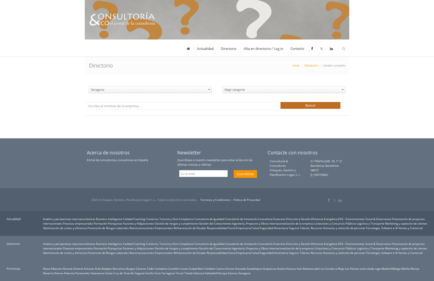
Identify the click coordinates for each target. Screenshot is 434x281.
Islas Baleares (305, 268)
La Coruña (327, 268)
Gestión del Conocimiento (215, 223)
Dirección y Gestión (298, 219)
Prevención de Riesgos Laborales (108, 228)
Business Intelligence (109, 219)
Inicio (296, 65)
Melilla (405, 268)
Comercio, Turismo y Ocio (162, 219)
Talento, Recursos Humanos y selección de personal (332, 228)
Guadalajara (254, 268)
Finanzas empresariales (78, 223)
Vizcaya (222, 273)
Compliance (186, 219)
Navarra (48, 273)
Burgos (130, 268)
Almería (78, 268)
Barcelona (119, 268)
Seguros (294, 228)
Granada (240, 268)
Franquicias (115, 223)
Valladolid (211, 273)
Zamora (233, 273)
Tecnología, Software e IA (382, 228)
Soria (157, 273)
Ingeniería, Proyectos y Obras (250, 223)
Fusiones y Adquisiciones (138, 223)
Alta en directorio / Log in (263, 48)
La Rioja (339, 268)
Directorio (228, 48)
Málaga (396, 268)
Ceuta (184, 268)
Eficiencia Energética (324, 219)
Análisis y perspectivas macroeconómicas (69, 219)
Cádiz (150, 268)
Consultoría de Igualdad (209, 219)
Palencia (69, 273)
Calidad (128, 219)
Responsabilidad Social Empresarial (229, 228)
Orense (58, 273)
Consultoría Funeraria (271, 219)
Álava (46, 268)
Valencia (198, 273)
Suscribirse (245, 174)
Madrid (386, 268)
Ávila (98, 268)
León (363, 268)
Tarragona (168, 273)
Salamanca (97, 273)
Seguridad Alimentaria (274, 228)
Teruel (179, 273)
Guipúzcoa (269, 268)
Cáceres (141, 268)
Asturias (89, 268)
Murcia (414, 268)
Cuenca (220, 268)
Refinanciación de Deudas (190, 228)
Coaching (139, 219)
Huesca (291, 268)
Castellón (173, 268)
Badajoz (107, 268)
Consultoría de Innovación (241, 219)
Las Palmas (352, 268)
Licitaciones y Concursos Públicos (335, 223)
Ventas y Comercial (411, 228)
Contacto (297, 48)
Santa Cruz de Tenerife (119, 273)
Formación (100, 223)
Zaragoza (244, 273)
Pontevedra (82, 273)
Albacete (56, 268)
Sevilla (149, 273)
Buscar (310, 105)
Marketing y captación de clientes (406, 223)
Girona (230, 268)
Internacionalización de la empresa (291, 223)
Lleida (370, 268)
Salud (255, 228)
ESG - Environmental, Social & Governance (365, 219)
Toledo (188, 273)
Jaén (317, 268)
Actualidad (205, 48)
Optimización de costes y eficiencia (65, 228)
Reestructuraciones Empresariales (151, 228)
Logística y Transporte (370, 223)
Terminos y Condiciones (215, 200)
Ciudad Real (195, 268)
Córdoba (209, 268)
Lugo (378, 268)
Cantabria (161, 268)
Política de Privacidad (246, 200)
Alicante (67, 268)
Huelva (281, 268)
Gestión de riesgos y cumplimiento (176, 223)
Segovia (140, 273)
